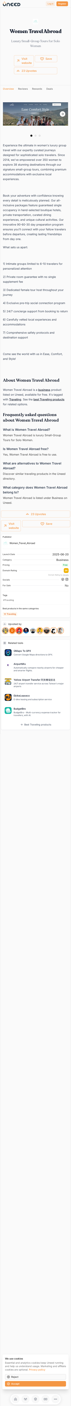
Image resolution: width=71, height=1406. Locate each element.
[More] (55, 1399)
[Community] (25, 1399)
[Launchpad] (15, 1399)
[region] (35, 114)
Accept (15, 1383)
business (44, 389)
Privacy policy (37, 1369)
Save (48, 58)
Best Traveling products (37, 724)
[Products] (35, 1399)
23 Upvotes (29, 70)
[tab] (8, 89)
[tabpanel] (35, 300)
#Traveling (8, 600)
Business (62, 560)
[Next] (62, 114)
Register (62, 3)
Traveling (15, 399)
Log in (50, 3)
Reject (14, 1376)
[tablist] (35, 88)
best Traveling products (48, 399)
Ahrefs (66, 575)
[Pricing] (45, 1399)
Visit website (27, 61)
